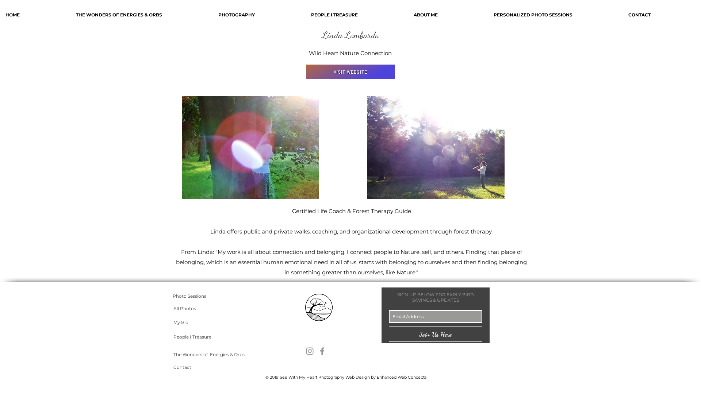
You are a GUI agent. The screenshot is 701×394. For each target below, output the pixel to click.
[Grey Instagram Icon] (310, 351)
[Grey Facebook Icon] (322, 351)
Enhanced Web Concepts (401, 377)
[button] (555, 15)
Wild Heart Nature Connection (350, 53)
